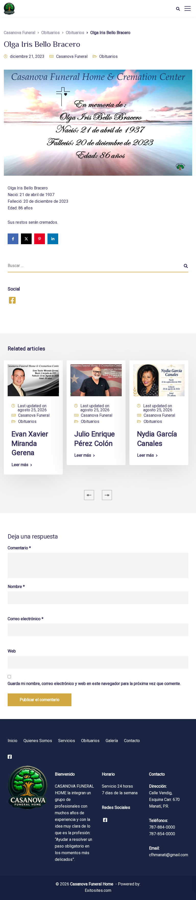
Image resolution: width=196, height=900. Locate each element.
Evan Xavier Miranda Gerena (29, 443)
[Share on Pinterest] (39, 238)
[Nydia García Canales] (159, 380)
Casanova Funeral (72, 56)
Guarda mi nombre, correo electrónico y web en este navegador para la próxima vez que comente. (94, 684)
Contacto (132, 740)
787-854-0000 (162, 833)
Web (12, 651)
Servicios (66, 740)
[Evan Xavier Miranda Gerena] (33, 380)
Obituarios (108, 56)
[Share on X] (26, 238)
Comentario (19, 548)
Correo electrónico (25, 619)
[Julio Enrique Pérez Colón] (96, 380)
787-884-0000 (162, 827)
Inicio (12, 740)
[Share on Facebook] (13, 238)
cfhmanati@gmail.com (168, 854)
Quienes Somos (37, 740)
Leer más (19, 465)
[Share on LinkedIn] (52, 238)
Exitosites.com (98, 890)
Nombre (16, 587)
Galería (112, 740)
